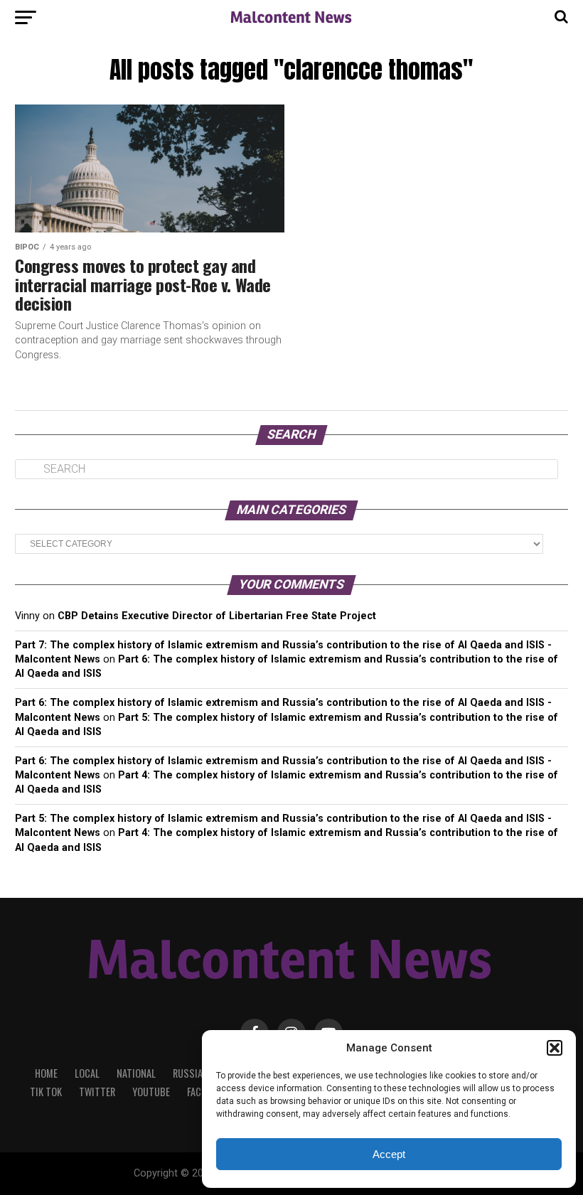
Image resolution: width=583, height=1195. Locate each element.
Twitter (97, 1091)
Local (87, 1073)
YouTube (151, 1091)
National (136, 1073)
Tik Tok (46, 1091)
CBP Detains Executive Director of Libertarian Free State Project (217, 616)
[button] (554, 1048)
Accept (389, 1154)
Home (46, 1073)
